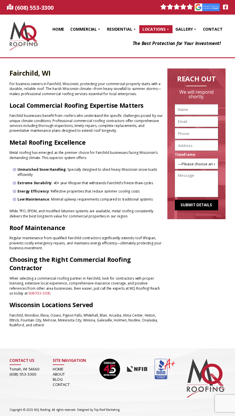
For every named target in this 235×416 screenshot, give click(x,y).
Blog (58, 379)
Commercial (83, 29)
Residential (119, 29)
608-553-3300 (39, 293)
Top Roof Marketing (107, 410)
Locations (154, 29)
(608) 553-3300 (34, 7)
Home (58, 29)
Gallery (184, 29)
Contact (213, 29)
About (59, 374)
